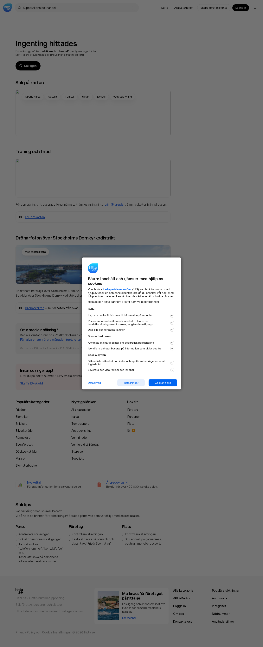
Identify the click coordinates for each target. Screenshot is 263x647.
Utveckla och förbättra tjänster (106, 329)
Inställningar (131, 382)
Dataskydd (94, 382)
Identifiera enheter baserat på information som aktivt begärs (124, 348)
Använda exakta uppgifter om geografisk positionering (121, 342)
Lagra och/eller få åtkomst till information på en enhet (120, 315)
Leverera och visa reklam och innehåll (111, 369)
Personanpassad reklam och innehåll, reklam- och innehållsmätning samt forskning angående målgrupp (120, 322)
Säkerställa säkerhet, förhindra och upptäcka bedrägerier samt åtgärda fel (126, 363)
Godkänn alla (163, 382)
